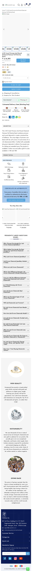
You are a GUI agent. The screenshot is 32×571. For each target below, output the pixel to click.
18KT (9, 72)
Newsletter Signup (8, 545)
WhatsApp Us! (24, 100)
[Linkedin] (13, 117)
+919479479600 (18, 530)
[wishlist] (25, 5)
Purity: (5, 70)
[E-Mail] (19, 116)
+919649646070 (8, 530)
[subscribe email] (28, 553)
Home (3, 10)
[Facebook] (10, 117)
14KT (4, 72)
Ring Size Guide (8, 81)
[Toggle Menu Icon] (3, 5)
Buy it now (17, 89)
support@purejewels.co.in (10, 528)
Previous (4, 29)
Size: (7, 75)
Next (28, 29)
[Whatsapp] (16, 117)
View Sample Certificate (16, 200)
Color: (8, 65)
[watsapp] (27, 569)
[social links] (4, 558)
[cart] (28, 5)
